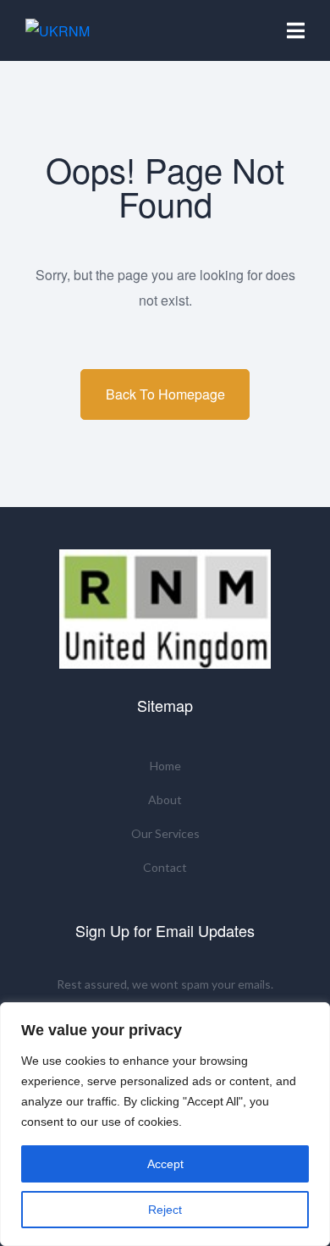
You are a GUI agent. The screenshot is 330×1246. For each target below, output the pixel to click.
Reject (165, 1209)
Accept (165, 1164)
